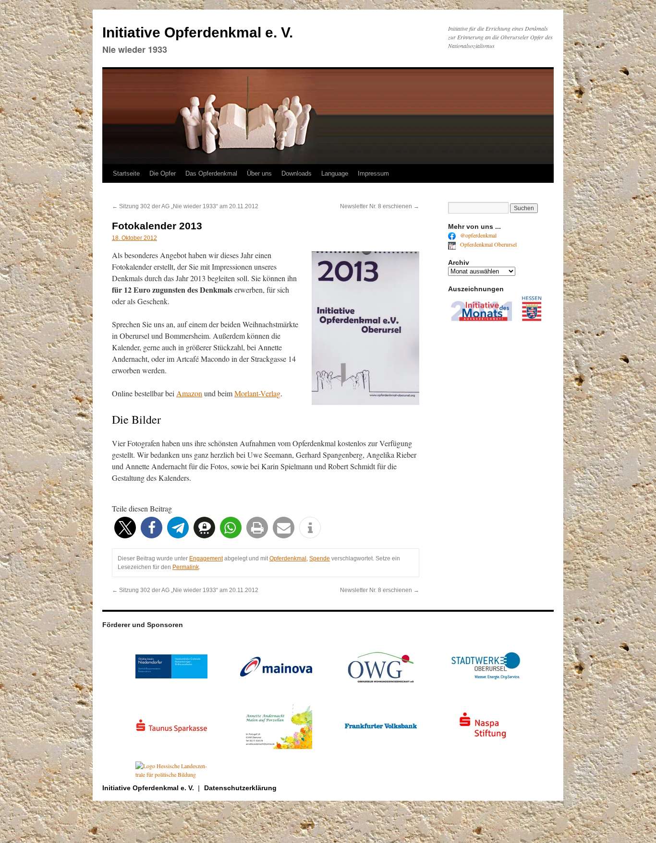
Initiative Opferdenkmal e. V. (197, 32)
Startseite (126, 173)
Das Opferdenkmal (211, 173)
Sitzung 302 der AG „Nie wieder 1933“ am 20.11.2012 (185, 206)
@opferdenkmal (478, 235)
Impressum (373, 173)
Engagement (206, 558)
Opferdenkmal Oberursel (488, 244)
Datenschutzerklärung (240, 788)
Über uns (259, 173)
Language (334, 173)
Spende (319, 558)
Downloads (296, 173)
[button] (125, 527)
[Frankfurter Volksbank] (381, 747)
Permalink (185, 567)
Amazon (189, 393)
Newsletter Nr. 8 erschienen (379, 206)
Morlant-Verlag (257, 393)
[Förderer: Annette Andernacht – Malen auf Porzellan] (276, 747)
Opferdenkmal (287, 558)
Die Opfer (162, 173)
